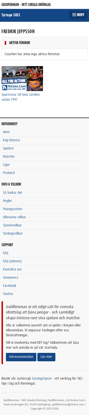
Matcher (9, 156)
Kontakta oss (12, 269)
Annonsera (10, 277)
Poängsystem (12, 209)
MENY (80, 15)
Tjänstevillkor (12, 225)
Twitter (8, 294)
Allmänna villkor (14, 217)
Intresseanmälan (21, 357)
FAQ (5, 253)
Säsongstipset (42, 378)
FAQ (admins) (12, 261)
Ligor (6, 165)
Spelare (8, 148)
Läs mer (46, 357)
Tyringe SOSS (10, 15)
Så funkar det (12, 193)
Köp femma (11, 140)
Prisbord (9, 173)
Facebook (9, 286)
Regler (7, 201)
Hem (6, 132)
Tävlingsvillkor (13, 233)
